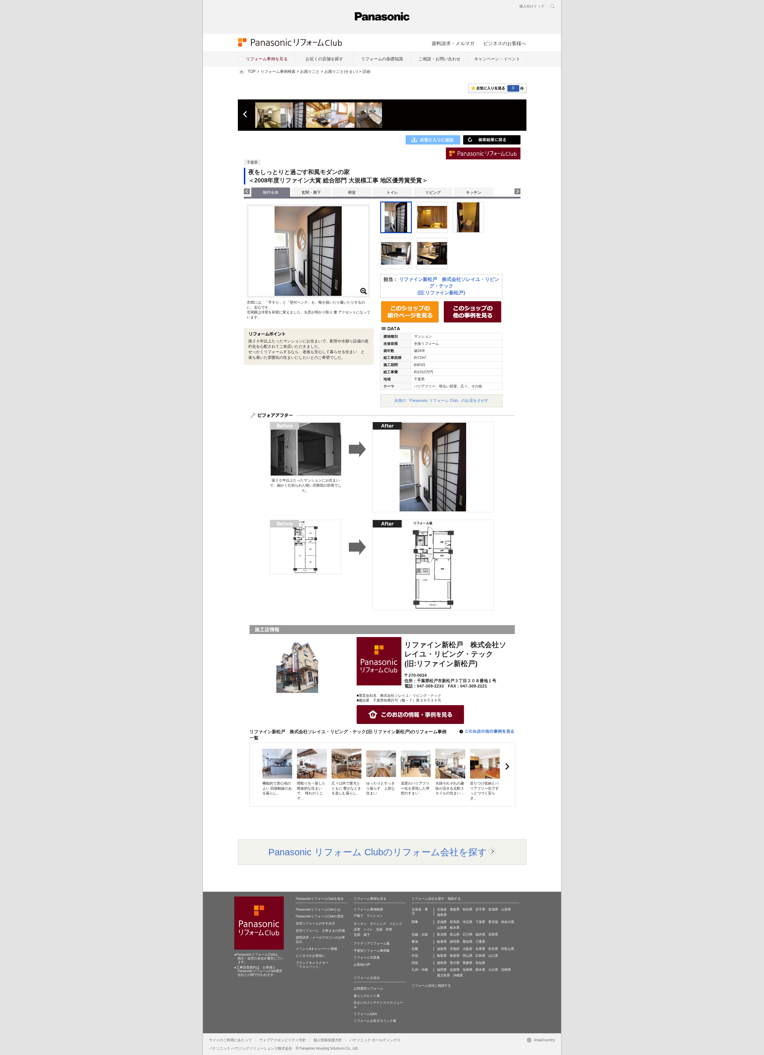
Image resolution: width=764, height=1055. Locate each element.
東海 (415, 941)
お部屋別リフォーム (368, 988)
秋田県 (467, 909)
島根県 (455, 955)
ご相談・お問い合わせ (439, 58)
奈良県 (493, 949)
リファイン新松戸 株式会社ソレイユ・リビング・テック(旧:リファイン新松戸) (449, 286)
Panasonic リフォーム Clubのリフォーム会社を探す (377, 852)
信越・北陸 (420, 934)
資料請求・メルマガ (453, 43)
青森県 (455, 909)
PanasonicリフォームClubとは (318, 909)
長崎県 (467, 969)
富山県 (455, 934)
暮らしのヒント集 (367, 995)
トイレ (392, 192)
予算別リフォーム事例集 (372, 950)
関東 (415, 922)
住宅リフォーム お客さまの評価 (320, 930)
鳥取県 (442, 955)
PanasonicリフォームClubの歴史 (320, 916)
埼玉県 (467, 922)
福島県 (442, 914)
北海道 (442, 909)
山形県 (506, 909)
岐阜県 (442, 941)
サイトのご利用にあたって (230, 1040)
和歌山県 (507, 949)
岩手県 (480, 909)
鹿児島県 (443, 975)
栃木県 (455, 927)
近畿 (415, 949)
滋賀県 (442, 949)
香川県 (455, 963)
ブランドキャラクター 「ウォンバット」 (312, 965)
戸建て (358, 915)
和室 (352, 192)
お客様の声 (362, 964)
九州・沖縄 (420, 969)
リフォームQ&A (365, 1014)
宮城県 (493, 909)
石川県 (467, 934)
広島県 (480, 955)
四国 (415, 963)
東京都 (493, 922)
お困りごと (310, 72)
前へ (245, 114)
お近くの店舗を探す (324, 58)
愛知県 (467, 941)
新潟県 (442, 934)
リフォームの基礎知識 (382, 58)
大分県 (493, 969)
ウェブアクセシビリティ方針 (282, 1040)
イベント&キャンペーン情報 (316, 949)
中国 (415, 955)
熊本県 (480, 969)
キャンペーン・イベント (497, 58)
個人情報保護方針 (327, 1040)
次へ (507, 766)
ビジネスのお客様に (310, 955)
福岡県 (442, 969)
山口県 (493, 955)
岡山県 (467, 955)
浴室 (357, 929)
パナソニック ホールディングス (375, 1040)
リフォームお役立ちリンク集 (375, 1020)
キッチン (473, 192)
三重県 (480, 941)
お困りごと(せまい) (341, 72)
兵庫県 (480, 949)
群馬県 (455, 922)
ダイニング (378, 923)
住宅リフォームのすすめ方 (315, 923)
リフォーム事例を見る (267, 58)
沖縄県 (458, 975)
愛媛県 (467, 963)
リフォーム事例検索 (278, 72)
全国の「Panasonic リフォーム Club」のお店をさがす (441, 400)
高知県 (480, 963)
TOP (252, 72)
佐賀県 (455, 969)
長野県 (493, 934)
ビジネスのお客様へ (504, 43)
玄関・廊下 (311, 192)
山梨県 (442, 927)
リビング (433, 192)
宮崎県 (506, 969)
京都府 (455, 949)
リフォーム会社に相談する (431, 985)
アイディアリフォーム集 (372, 943)
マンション (374, 915)
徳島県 (442, 963)
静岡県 (455, 941)
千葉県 (480, 922)
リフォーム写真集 (367, 957)
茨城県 (442, 922)
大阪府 (467, 949)
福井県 (480, 934)
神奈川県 (507, 922)
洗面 (379, 929)
